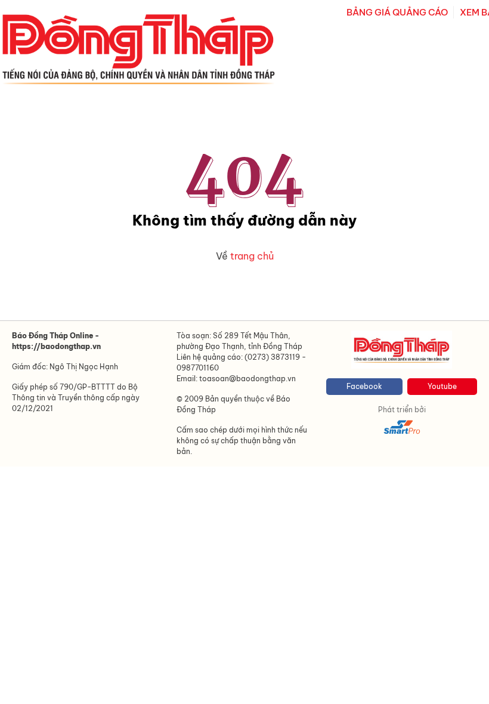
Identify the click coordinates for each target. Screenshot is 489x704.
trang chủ (252, 256)
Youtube (442, 386)
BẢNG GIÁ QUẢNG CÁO (397, 12)
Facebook (364, 386)
